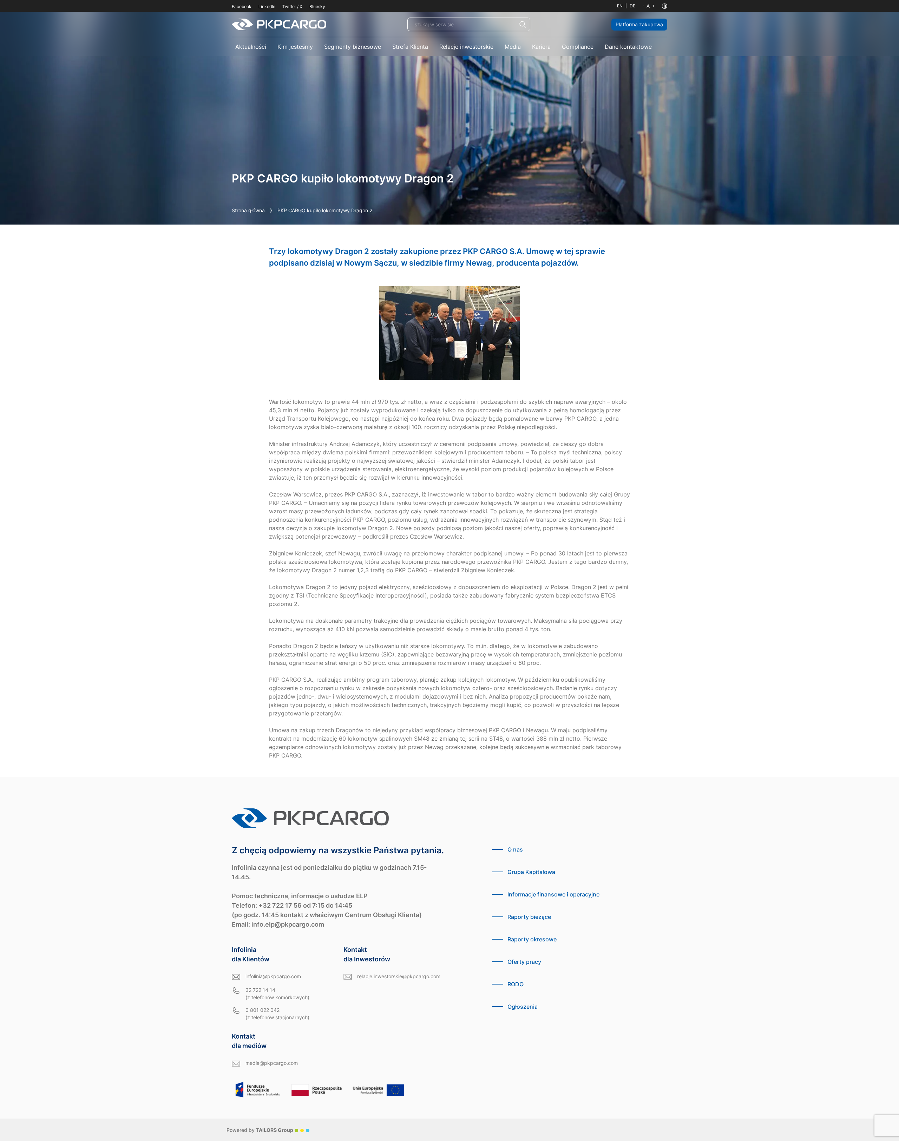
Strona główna (248, 210)
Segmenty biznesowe (352, 46)
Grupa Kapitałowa (531, 871)
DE (632, 5)
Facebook (241, 6)
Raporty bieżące (529, 916)
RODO (515, 984)
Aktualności (250, 46)
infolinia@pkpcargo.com (273, 976)
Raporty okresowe (532, 939)
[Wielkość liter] (648, 6)
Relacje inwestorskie (466, 46)
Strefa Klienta (410, 46)
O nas (515, 849)
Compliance (577, 46)
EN (620, 5)
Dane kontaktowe (628, 46)
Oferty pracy (524, 961)
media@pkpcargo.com (271, 1063)
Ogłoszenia (522, 1006)
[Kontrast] (664, 6)
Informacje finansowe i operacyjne (553, 894)
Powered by (260, 1130)
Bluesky (317, 6)
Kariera (541, 46)
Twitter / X (292, 6)
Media (513, 46)
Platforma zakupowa (639, 24)
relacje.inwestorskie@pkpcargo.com (398, 976)
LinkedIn (266, 6)
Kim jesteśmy (295, 46)
